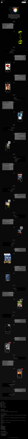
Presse (10, 437)
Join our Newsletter (3, 403)
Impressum (17, 437)
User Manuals (3, 404)
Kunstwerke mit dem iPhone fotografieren (6, 422)
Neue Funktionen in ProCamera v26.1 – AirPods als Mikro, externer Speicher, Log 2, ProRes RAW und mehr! (13, 418)
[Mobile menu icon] (26, 2)
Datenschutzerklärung (13, 437)
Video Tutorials (3, 405)
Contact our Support (3, 407)
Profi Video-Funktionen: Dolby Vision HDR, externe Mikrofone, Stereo (9, 411)
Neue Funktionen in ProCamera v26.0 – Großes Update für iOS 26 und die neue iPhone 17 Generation (13, 420)
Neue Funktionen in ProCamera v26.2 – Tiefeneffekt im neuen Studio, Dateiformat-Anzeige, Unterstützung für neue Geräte (14, 415)
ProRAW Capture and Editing (4, 410)
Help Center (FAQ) (3, 406)
